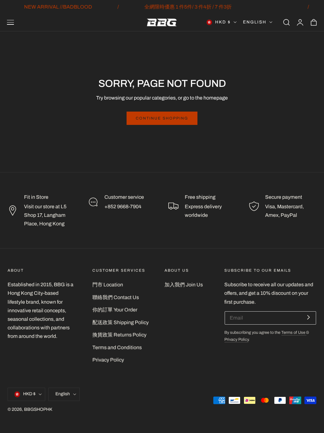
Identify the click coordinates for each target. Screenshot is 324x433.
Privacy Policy (108, 360)
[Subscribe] (308, 317)
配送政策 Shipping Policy (120, 322)
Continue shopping (162, 118)
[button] (10, 22)
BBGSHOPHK (38, 409)
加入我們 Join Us (184, 284)
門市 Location (107, 284)
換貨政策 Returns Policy (119, 334)
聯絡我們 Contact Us (115, 297)
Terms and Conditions (117, 347)
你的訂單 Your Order (114, 309)
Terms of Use (293, 332)
